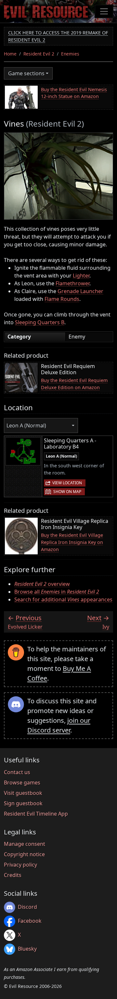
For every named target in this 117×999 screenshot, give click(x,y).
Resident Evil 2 (38, 54)
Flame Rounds (62, 298)
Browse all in (56, 591)
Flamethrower (72, 283)
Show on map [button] (67, 491)
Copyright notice (24, 854)
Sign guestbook (23, 803)
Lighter (81, 275)
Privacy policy (20, 864)
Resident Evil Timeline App (36, 813)
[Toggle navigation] (104, 11)
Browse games (22, 782)
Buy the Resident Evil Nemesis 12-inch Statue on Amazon (74, 93)
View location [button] (67, 483)
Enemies (70, 54)
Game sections (26, 73)
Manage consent (24, 843)
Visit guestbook (23, 792)
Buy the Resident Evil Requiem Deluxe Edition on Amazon (74, 383)
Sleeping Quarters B (39, 322)
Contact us (17, 772)
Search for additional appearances (63, 599)
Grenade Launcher (80, 291)
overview (42, 583)
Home (10, 54)
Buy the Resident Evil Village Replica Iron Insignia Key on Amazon (72, 542)
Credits (12, 875)
